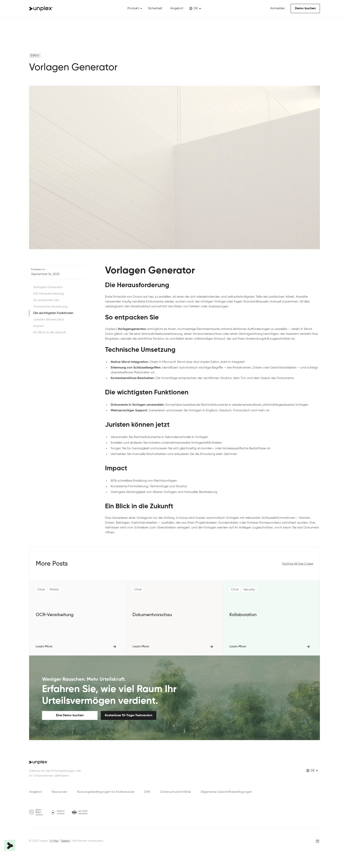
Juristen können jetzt (48, 319)
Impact (38, 326)
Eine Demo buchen (70, 715)
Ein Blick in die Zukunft (49, 332)
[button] (135, 8)
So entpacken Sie (46, 300)
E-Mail (54, 840)
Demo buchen (305, 8)
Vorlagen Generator (48, 287)
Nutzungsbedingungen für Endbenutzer (106, 792)
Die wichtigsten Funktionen (53, 313)
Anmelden (277, 8)
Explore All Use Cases (297, 563)
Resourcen (59, 792)
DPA (147, 792)
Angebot (176, 8)
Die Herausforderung (48, 293)
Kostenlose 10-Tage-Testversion (128, 715)
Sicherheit (155, 8)
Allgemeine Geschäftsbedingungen (226, 792)
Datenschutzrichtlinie (175, 792)
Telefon (65, 840)
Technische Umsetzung (50, 306)
